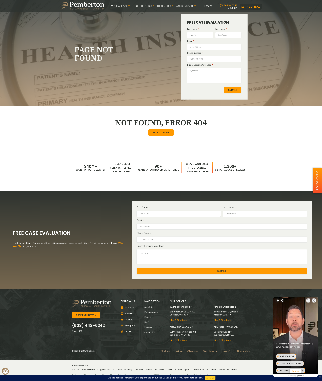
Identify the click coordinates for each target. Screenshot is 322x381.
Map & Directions (178, 320)
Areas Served (185, 6)
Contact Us (149, 332)
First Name (193, 29)
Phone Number (195, 53)
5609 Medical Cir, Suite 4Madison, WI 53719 (226, 313)
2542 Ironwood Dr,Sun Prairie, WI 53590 (224, 333)
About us (148, 307)
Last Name (221, 29)
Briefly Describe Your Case (200, 65)
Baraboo (75, 369)
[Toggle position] (308, 300)
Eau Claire (117, 369)
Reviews (148, 327)
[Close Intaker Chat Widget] (314, 300)
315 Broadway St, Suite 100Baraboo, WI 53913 (182, 313)
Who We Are (119, 6)
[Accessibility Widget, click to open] (5, 371)
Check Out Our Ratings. (83, 351)
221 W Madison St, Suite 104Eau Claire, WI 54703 (183, 333)
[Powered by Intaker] (300, 375)
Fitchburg (128, 369)
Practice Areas (142, 6)
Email (190, 41)
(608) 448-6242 (88, 325)
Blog (146, 322)
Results (147, 317)
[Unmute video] (277, 300)
